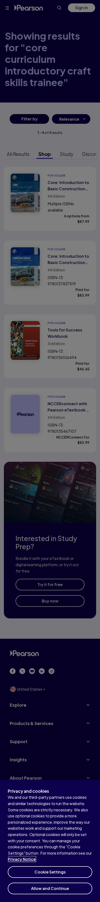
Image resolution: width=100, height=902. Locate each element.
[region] (50, 841)
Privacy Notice (22, 859)
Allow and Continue (50, 888)
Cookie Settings (50, 871)
